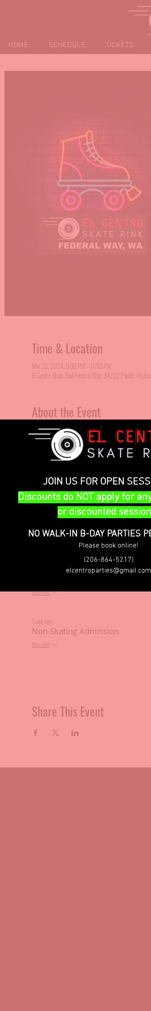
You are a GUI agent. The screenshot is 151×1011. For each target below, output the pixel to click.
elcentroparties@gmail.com (108, 570)
